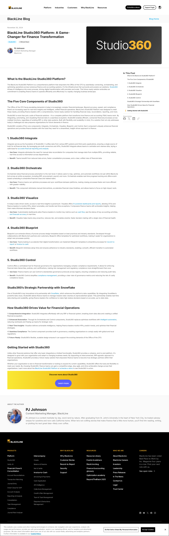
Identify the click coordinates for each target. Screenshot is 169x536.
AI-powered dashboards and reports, (87, 204)
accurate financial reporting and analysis (33, 149)
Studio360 (114, 87)
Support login (150, 7)
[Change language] (160, 7)
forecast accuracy (20, 214)
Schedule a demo (133, 7)
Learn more (63, 383)
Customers (72, 7)
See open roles (145, 471)
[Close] (165, 529)
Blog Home (154, 19)
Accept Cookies (148, 529)
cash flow (81, 212)
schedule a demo (66, 368)
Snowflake (55, 293)
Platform (47, 7)
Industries (59, 7)
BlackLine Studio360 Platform (46, 368)
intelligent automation (108, 320)
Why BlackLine (87, 7)
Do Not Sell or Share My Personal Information (121, 529)
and (11, 214)
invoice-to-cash (22, 244)
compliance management (47, 275)
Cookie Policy (36, 534)
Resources (102, 7)
